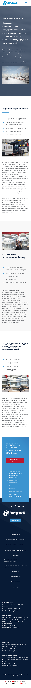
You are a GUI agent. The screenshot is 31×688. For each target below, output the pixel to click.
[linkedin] (23, 506)
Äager (21, 674)
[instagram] (15, 506)
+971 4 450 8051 (12, 648)
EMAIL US (22, 524)
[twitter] (11, 506)
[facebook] (8, 506)
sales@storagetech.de (12, 611)
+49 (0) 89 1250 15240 (13, 609)
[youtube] (19, 506)
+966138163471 (11, 663)
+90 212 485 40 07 (12, 625)
